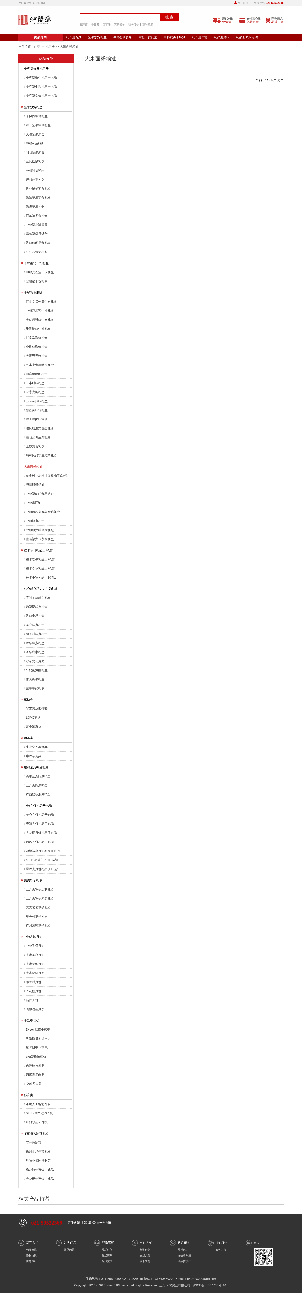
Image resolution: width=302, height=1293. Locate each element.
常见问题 (69, 1249)
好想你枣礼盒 (35, 179)
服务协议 (31, 1261)
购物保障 (31, 1249)
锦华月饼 (133, 24)
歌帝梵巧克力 (35, 661)
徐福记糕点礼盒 (37, 607)
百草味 (107, 24)
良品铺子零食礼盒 (38, 188)
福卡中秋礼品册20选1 (41, 577)
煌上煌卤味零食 (37, 419)
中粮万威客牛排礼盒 (40, 310)
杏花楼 (95, 24)
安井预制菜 (33, 1142)
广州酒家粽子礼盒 (38, 925)
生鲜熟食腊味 (122, 37)
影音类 (28, 1095)
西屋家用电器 (35, 1074)
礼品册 (50, 46)
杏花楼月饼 (33, 991)
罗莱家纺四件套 (37, 708)
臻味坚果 (147, 24)
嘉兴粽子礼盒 (33, 880)
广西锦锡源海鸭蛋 (38, 794)
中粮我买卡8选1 (174, 37)
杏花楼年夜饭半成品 (40, 1178)
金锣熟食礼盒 (35, 446)
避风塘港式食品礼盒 (40, 428)
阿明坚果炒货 (35, 152)
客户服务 (243, 2)
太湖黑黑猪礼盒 (37, 356)
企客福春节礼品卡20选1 (42, 96)
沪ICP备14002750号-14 (209, 1285)
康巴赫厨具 (33, 756)
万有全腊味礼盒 (37, 401)
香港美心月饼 (35, 955)
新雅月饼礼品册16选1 (41, 842)
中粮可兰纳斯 (35, 143)
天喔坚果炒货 (35, 134)
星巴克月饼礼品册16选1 (42, 869)
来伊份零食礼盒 (37, 116)
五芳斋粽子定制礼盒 (40, 889)
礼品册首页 (73, 37)
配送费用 (107, 1255)
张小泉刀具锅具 (37, 747)
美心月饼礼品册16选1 (41, 814)
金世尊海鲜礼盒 (37, 347)
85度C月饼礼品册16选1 (42, 860)
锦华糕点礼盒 (35, 643)
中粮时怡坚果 (35, 170)
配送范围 (107, 1261)
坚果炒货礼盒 (97, 37)
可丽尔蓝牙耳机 (37, 1122)
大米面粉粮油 (33, 466)
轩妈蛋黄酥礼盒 (37, 670)
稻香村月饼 (33, 982)
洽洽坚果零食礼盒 (38, 197)
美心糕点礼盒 (35, 625)
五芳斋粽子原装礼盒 (40, 898)
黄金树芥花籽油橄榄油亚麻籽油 (47, 475)
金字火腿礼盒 (35, 392)
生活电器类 (31, 1020)
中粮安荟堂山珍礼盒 (40, 272)
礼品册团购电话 (247, 37)
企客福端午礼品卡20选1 (42, 77)
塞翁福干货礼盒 (37, 281)
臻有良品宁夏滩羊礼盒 (41, 455)
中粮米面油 (33, 503)
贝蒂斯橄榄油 (35, 484)
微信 (256, 1243)
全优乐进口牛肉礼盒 (40, 319)
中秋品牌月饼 (33, 937)
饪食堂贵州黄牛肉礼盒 (41, 301)
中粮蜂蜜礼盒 (35, 521)
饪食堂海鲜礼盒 (37, 337)
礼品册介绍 (221, 37)
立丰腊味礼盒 (35, 383)
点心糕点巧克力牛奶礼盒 (41, 588)
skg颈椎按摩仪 (36, 1056)
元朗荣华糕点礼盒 (38, 597)
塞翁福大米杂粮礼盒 (40, 539)
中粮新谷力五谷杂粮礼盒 (43, 512)
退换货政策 (184, 1255)
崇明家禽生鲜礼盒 (38, 437)
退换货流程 (184, 1261)
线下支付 (145, 1261)
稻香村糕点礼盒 (37, 634)
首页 (37, 46)
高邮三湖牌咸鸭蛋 (38, 776)
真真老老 (119, 24)
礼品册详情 (199, 37)
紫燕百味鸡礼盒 (37, 410)
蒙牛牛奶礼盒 (35, 688)
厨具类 (28, 738)
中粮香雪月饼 (35, 946)
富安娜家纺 (33, 726)
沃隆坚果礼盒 (35, 206)
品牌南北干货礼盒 (36, 263)
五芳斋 (84, 24)
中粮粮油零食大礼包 (40, 530)
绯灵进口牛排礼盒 (38, 328)
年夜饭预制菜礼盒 (36, 1133)
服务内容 (221, 1249)
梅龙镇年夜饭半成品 (40, 1169)
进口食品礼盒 (35, 616)
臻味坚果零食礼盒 (38, 125)
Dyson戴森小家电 (38, 1029)
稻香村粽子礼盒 (37, 916)
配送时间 (107, 1249)
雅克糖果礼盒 (35, 679)
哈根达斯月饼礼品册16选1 (44, 851)
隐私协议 (31, 1255)
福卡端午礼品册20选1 (41, 559)
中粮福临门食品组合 (40, 494)
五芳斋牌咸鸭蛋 (37, 785)
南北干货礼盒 (147, 37)
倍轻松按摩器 (35, 1065)
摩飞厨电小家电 (37, 1047)
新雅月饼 (32, 1000)
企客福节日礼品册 (36, 68)
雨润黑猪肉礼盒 (37, 374)
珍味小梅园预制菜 (38, 1160)
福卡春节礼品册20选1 (41, 568)
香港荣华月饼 (35, 964)
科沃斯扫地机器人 (38, 1038)
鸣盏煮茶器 (33, 1084)
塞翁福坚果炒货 (37, 234)
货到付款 (145, 1249)
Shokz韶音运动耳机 (39, 1113)
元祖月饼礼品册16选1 (41, 824)
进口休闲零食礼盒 (38, 243)
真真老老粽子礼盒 (38, 907)
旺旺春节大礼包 (37, 252)
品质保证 (183, 1249)
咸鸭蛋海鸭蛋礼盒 (36, 767)
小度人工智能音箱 (38, 1104)
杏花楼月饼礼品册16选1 (42, 833)
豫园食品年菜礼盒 (38, 1151)
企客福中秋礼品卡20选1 (42, 87)
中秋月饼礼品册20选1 (39, 805)
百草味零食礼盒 (37, 215)
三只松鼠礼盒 (35, 161)
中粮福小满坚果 (37, 224)
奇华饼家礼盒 (35, 652)
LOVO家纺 (33, 717)
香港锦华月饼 (35, 973)
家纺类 (28, 699)
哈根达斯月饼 (35, 1009)
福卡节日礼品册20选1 (39, 550)
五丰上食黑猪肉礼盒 (40, 365)
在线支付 (145, 1255)
